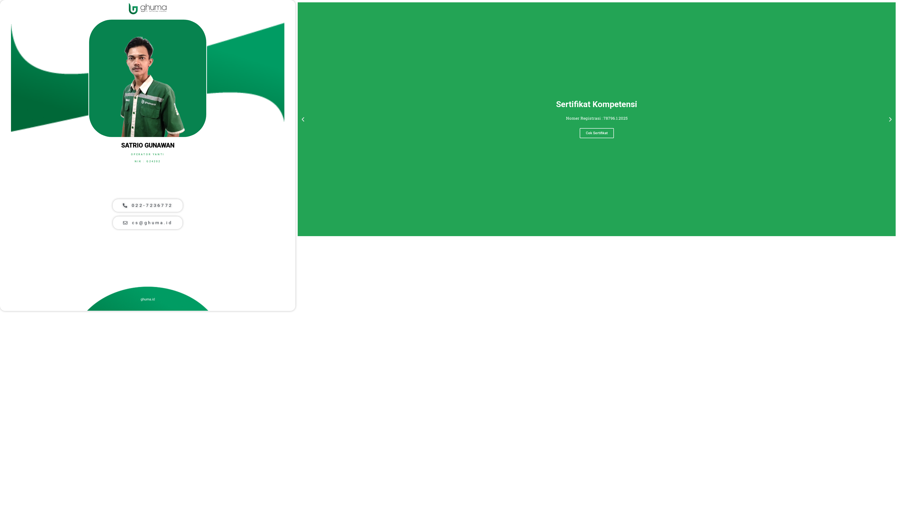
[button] (148, 205)
